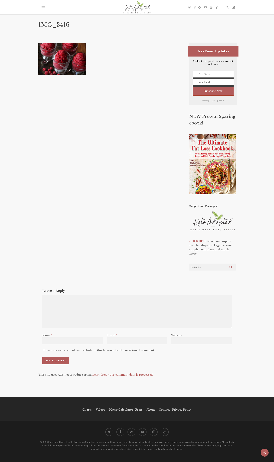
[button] (43, 7)
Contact (164, 409)
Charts (87, 409)
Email (112, 335)
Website (176, 335)
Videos (100, 409)
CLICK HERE (197, 241)
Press (139, 409)
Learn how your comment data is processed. (122, 374)
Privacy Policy (181, 409)
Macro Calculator (121, 409)
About (151, 409)
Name (47, 335)
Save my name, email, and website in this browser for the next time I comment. (100, 350)
